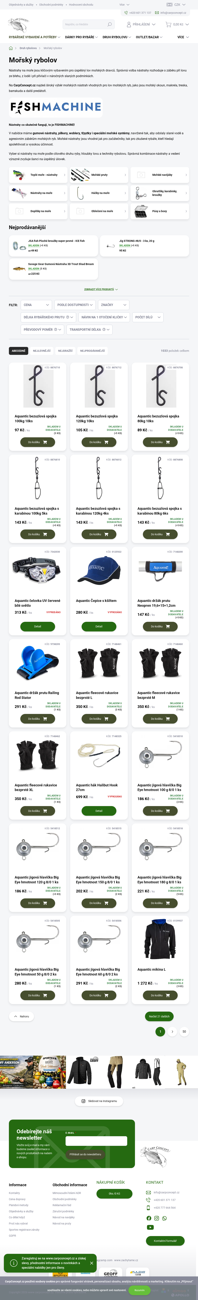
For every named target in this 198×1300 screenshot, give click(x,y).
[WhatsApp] (164, 1217)
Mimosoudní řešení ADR (67, 1193)
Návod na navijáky (64, 1217)
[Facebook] (149, 1217)
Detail (37, 626)
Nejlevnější (41, 350)
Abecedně (18, 350)
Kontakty (14, 1193)
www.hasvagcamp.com (98, 1260)
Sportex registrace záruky (24, 1229)
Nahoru (24, 1016)
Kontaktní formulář (165, 1240)
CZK (177, 5)
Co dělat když (17, 1217)
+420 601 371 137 (165, 1199)
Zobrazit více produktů (99, 289)
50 (184, 1031)
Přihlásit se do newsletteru (85, 1154)
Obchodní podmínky (51, 4)
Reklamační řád (62, 1205)
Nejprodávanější (92, 350)
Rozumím (140, 1290)
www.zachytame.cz (126, 1260)
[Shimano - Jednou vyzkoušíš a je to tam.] (85, 1273)
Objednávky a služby (21, 4)
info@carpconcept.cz (166, 1192)
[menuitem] (35, 37)
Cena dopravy (17, 1199)
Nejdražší (65, 350)
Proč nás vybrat (18, 1223)
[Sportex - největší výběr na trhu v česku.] (60, 1273)
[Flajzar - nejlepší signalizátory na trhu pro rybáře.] (137, 1273)
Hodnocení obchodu (81, 4)
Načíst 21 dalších (159, 1016)
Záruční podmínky (63, 1211)
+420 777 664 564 (165, 1207)
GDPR (12, 1235)
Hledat (110, 24)
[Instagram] (157, 1217)
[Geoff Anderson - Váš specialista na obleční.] (110, 1273)
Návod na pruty (62, 1223)
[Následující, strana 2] (172, 1032)
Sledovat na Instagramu (102, 1101)
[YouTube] (150, 1226)
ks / (114, 1193)
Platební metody (18, 1205)
